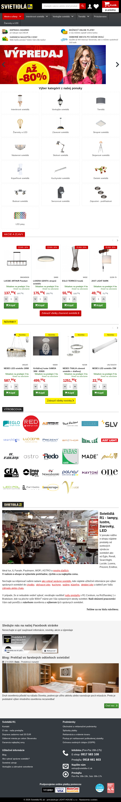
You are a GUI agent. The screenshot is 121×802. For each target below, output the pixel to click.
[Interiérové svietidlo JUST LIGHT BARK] (104, 262)
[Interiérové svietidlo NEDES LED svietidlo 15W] (105, 349)
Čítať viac (110, 705)
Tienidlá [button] (82, 16)
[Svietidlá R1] (17, 6)
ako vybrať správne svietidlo (56, 581)
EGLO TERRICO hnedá (72, 281)
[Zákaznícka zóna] (89, 6)
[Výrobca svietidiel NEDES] (109, 456)
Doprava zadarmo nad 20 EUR (16, 734)
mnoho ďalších (61, 570)
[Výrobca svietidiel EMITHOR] (70, 440)
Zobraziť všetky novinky (59, 400)
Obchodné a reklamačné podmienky (80, 726)
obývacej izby (43, 584)
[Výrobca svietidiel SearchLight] (11, 440)
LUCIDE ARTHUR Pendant (15, 281)
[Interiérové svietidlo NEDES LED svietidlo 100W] (16, 349)
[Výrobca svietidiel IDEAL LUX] (90, 440)
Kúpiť (11, 305)
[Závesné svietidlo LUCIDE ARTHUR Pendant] (16, 262)
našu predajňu (72, 595)
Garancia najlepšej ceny (13, 742)
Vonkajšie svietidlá (60, 109)
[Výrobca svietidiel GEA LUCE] (11, 473)
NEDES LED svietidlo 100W (16, 368)
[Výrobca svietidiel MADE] (90, 456)
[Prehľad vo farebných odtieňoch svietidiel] (60, 678)
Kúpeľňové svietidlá (20, 178)
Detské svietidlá (101, 178)
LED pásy (20, 224)
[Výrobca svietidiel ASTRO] (31, 456)
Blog (4, 755)
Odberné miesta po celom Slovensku (19, 738)
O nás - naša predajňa (12, 730)
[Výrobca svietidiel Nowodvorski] (50, 472)
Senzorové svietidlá (60, 201)
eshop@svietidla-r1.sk (82, 768)
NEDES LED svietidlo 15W (104, 368)
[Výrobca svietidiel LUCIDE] (90, 423)
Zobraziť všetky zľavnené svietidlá (60, 313)
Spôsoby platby (70, 730)
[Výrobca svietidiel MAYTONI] (90, 473)
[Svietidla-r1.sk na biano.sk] (111, 788)
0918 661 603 (86, 759)
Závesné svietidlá (60, 132)
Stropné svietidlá (101, 132)
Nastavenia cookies (88, 799)
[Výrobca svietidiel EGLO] (11, 423)
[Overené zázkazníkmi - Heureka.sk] (100, 788)
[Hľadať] (83, 6)
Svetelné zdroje (9, 763)
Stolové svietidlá (60, 155)
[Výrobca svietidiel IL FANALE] (11, 457)
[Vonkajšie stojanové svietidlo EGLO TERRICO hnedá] (75, 262)
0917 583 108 (85, 754)
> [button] (113, 240)
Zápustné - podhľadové (101, 201)
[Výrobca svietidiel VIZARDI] (70, 487)
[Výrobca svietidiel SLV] (109, 423)
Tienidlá (100, 109)
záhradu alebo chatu (13, 588)
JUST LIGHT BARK (99, 281)
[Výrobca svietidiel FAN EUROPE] (50, 487)
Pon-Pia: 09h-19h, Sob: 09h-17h (87, 776)
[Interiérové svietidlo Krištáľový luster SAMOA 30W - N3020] (46, 349)
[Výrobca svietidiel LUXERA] (31, 440)
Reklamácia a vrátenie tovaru (76, 734)
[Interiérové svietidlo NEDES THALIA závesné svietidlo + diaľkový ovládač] (75, 349)
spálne (66, 584)
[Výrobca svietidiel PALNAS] (70, 472)
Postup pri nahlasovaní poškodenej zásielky (83, 738)
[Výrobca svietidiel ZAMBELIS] (31, 487)
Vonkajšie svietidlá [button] (61, 16)
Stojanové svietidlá (100, 155)
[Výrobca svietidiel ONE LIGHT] (109, 472)
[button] (3, 64)
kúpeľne (75, 584)
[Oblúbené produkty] (96, 6)
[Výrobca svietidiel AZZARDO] (50, 423)
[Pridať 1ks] (16, 299)
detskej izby (87, 584)
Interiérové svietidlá (20, 109)
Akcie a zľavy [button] (11, 16)
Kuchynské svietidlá (60, 178)
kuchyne (56, 584)
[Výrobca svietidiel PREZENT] (50, 440)
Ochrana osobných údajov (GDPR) (79, 742)
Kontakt (5, 726)
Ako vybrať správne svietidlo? (16, 759)
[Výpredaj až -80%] (53, 64)
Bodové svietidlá (20, 201)
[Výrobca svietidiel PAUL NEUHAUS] (70, 423)
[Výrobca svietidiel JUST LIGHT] (109, 440)
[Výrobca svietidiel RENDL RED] (31, 423)
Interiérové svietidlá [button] (35, 16)
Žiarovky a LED (11, 23)
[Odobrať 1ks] (6, 299)
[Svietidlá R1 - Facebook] (30, 643)
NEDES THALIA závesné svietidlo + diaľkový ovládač (74, 371)
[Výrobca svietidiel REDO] (50, 456)
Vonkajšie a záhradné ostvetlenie (17, 766)
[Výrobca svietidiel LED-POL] (11, 487)
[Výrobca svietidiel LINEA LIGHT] (31, 472)
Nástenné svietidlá (20, 155)
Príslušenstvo (100, 16)
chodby (30, 584)
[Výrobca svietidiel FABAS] (70, 457)
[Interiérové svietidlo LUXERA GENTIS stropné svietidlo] (46, 262)
